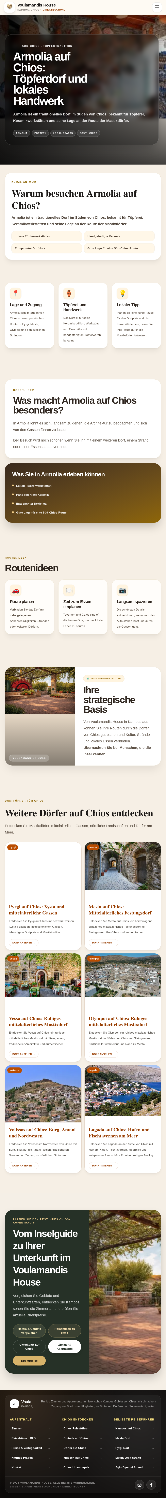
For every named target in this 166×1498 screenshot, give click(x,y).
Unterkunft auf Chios (29, 1346)
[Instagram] (139, 1485)
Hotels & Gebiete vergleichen (29, 1330)
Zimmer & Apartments (65, 1346)
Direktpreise (29, 1360)
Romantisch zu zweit (64, 1330)
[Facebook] (151, 1485)
